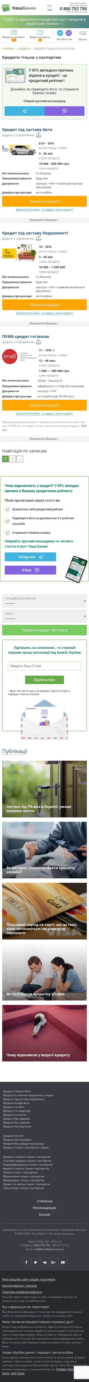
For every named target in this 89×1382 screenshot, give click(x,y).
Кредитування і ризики (19, 1286)
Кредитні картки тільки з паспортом (26, 1168)
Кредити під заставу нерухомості (24, 1099)
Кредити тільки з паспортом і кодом (26, 1147)
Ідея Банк (18, 1373)
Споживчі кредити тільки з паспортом (27, 1161)
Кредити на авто (13, 1107)
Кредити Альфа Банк (16, 1103)
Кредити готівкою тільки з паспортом (27, 1157)
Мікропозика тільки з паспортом (23, 1176)
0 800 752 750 (73, 9)
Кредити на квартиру (16, 1111)
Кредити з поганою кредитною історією (28, 1095)
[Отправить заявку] (19, 149)
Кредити (24, 49)
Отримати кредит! (44, 201)
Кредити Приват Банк (17, 1091)
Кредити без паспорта (17, 1139)
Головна (8, 49)
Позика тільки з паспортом (20, 1172)
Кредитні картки (39, 37)
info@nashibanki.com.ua (49, 1249)
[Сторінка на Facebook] (26, 1262)
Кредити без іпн (13, 1136)
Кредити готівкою (13, 37)
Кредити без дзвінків (16, 1122)
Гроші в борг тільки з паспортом (23, 1188)
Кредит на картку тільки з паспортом (26, 1184)
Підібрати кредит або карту (44, 630)
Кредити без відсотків (17, 1126)
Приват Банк (65, 1369)
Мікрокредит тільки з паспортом (23, 1180)
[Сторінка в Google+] (53, 1262)
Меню (83, 39)
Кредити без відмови (16, 1118)
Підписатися (44, 680)
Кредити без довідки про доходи (23, 1143)
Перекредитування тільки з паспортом (28, 1164)
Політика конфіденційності (22, 1292)
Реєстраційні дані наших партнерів (28, 1279)
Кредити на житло (15, 1115)
